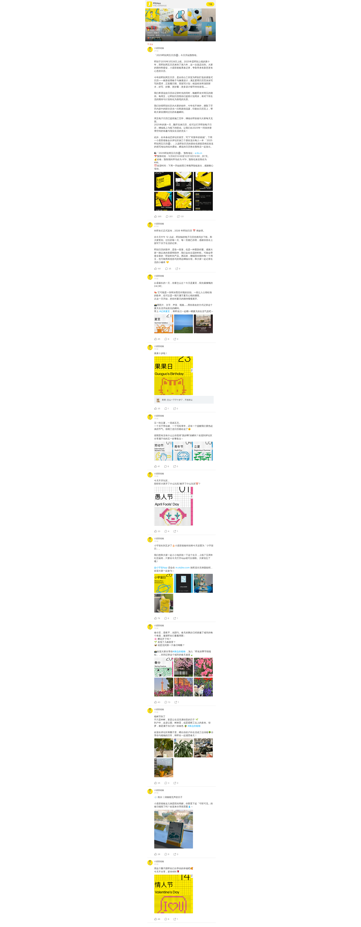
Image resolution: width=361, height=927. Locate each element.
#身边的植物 (179, 651)
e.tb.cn (198, 153)
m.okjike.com (183, 567)
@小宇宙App (161, 567)
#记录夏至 (164, 311)
